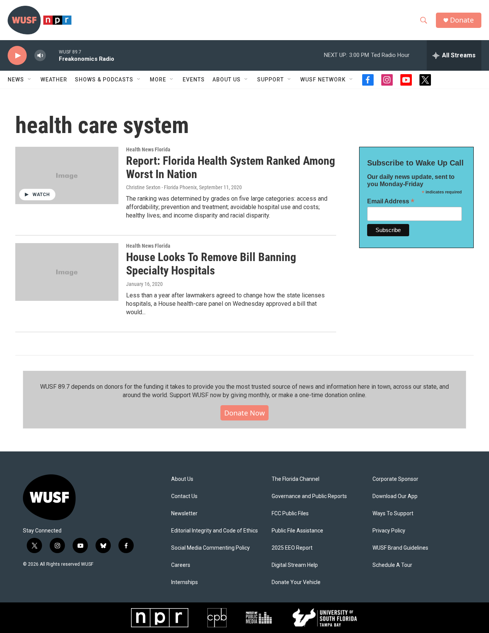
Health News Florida (148, 149)
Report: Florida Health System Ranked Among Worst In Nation (230, 167)
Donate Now (244, 412)
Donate (462, 20)
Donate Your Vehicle (296, 582)
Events (194, 79)
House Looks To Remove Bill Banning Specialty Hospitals (211, 263)
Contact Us (184, 496)
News (16, 79)
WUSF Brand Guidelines (400, 548)
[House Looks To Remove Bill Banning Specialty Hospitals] (66, 271)
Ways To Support (392, 513)
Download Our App (395, 496)
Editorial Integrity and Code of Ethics (214, 531)
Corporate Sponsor (395, 479)
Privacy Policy (388, 531)
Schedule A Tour (392, 565)
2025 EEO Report (292, 548)
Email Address (391, 201)
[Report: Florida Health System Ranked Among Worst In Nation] (66, 175)
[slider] (52, 55)
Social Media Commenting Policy (210, 548)
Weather (53, 79)
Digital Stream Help (295, 565)
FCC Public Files (290, 513)
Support (270, 79)
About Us (182, 479)
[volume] (40, 55)
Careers (180, 565)
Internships (184, 582)
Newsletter (184, 513)
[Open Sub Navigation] (30, 79)
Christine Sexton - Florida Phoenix (161, 187)
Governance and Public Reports (309, 496)
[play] (17, 55)
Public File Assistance (297, 531)
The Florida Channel (295, 479)
